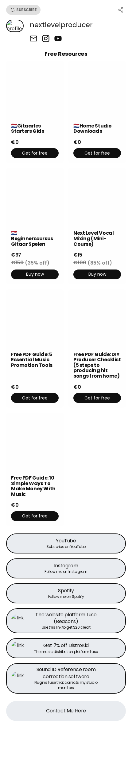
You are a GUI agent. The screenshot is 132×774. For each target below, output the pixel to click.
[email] (33, 39)
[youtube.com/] (58, 39)
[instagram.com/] (46, 39)
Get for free (35, 153)
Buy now (35, 274)
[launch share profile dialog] (121, 10)
